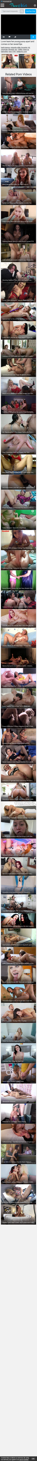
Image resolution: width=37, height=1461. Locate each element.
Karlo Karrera (5, 47)
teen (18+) (12, 52)
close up (26, 50)
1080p (20, 50)
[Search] (22, 11)
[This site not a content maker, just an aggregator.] (9, 37)
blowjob (11, 50)
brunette (24, 47)
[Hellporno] (4, 37)
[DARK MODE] (35, 5)
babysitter (4, 52)
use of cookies (23, 1460)
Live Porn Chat (30, 11)
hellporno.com (22, 52)
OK (33, 1458)
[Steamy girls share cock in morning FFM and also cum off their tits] (33, 37)
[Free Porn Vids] (18, 5)
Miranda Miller (16, 47)
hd (29, 47)
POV (16, 50)
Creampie (4, 50)
